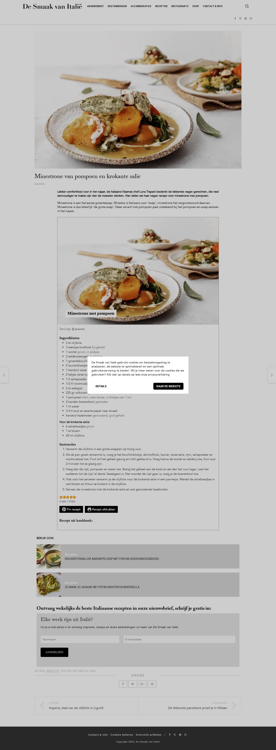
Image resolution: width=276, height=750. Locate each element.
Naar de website (168, 386)
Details (101, 386)
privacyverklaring (159, 375)
